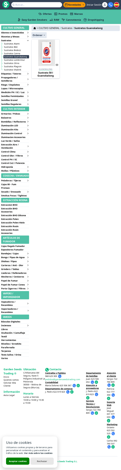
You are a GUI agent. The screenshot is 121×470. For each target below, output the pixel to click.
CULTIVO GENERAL (50, 28)
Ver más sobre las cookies (38, 453)
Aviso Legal (9, 395)
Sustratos (68, 28)
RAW (56, 19)
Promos (62, 14)
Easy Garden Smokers (34, 19)
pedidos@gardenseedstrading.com (62, 379)
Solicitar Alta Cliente (10, 384)
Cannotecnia (73, 19)
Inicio (6, 376)
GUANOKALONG (45, 69)
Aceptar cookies (18, 461)
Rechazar (42, 461)
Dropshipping (96, 19)
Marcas (78, 14)
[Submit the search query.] (13, 4)
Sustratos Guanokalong (88, 28)
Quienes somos (11, 379)
